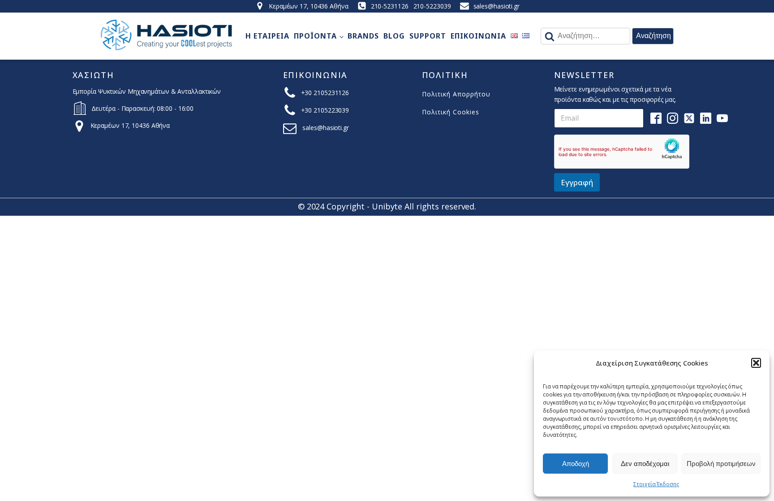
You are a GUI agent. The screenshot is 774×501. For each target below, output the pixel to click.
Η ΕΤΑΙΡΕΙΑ (267, 36)
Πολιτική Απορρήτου (456, 94)
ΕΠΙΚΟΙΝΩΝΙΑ (478, 36)
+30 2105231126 (325, 92)
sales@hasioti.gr (496, 6)
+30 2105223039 (325, 110)
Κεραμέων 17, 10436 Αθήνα (308, 6)
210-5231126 (389, 6)
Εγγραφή (577, 182)
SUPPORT (427, 36)
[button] (756, 362)
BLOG (394, 36)
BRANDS (363, 36)
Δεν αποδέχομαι (645, 463)
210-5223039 (432, 6)
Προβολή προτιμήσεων (721, 463)
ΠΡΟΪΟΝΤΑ (315, 36)
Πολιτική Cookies (450, 112)
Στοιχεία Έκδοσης (656, 484)
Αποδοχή (575, 463)
